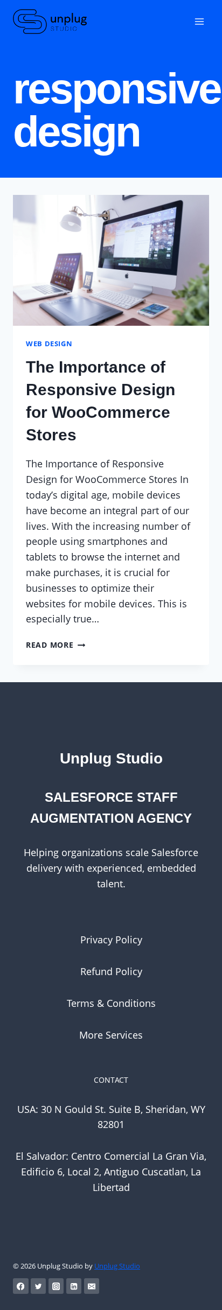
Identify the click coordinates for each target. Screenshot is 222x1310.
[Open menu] (199, 21)
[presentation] (111, 260)
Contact (111, 1080)
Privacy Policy (111, 939)
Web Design (49, 343)
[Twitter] (38, 1286)
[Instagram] (56, 1286)
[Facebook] (21, 1286)
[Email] (92, 1286)
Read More (55, 645)
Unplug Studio (117, 1266)
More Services (111, 1034)
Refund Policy (111, 971)
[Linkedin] (74, 1286)
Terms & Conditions (111, 1003)
